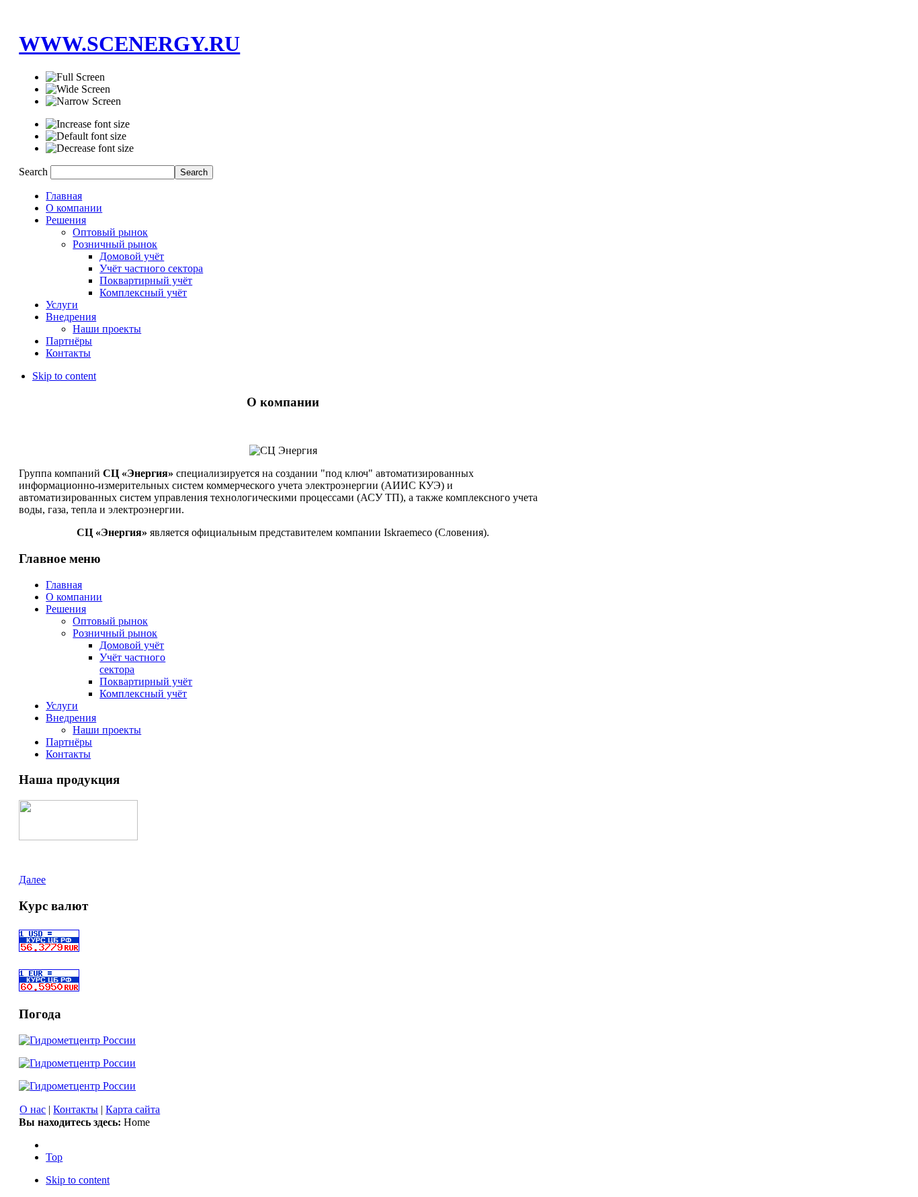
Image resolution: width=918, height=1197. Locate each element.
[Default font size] (86, 136)
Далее (32, 879)
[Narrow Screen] (83, 101)
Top (54, 1157)
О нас (32, 1109)
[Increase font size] (88, 124)
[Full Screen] (75, 77)
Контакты (75, 1109)
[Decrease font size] (90, 148)
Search (34, 171)
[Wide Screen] (78, 89)
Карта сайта (133, 1109)
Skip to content (64, 376)
